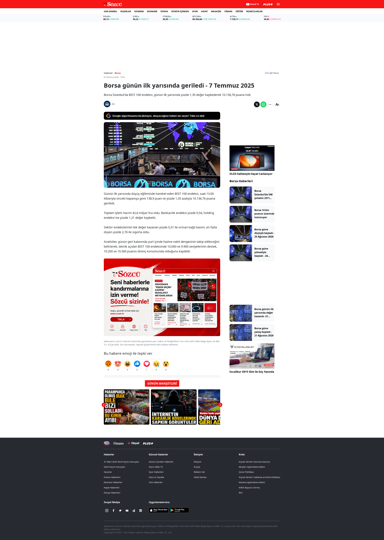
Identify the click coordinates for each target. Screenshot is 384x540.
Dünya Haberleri (112, 492)
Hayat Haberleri (112, 487)
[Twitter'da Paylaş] (257, 104)
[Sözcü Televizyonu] (107, 443)
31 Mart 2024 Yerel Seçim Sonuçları (121, 461)
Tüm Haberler (156, 482)
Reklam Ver (199, 472)
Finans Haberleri (112, 477)
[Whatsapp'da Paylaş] (263, 104)
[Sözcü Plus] (148, 443)
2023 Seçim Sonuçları (114, 466)
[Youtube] (127, 511)
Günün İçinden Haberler (161, 461)
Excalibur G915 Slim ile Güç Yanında (252, 371)
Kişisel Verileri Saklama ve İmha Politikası (259, 477)
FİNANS (228, 11)
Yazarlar (108, 472)
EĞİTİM (239, 11)
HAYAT (204, 11)
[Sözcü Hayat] (133, 443)
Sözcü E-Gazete (156, 477)
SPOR (195, 11)
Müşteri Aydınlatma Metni (252, 466)
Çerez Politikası (246, 472)
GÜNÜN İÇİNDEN (180, 11)
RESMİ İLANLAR (254, 11)
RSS (241, 492)
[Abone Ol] (272, 73)
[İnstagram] (107, 511)
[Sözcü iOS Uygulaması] (159, 510)
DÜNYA (164, 11)
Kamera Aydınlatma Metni (252, 482)
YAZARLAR (125, 11)
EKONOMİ (152, 11)
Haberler (109, 454)
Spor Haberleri (156, 472)
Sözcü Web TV (156, 466)
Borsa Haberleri (241, 181)
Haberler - (109, 73)
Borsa (118, 73)
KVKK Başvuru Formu (249, 487)
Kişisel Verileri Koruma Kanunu (254, 461)
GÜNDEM (139, 11)
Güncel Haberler (158, 454)
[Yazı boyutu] (277, 104)
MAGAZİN (216, 11)
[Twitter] (120, 511)
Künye (197, 466)
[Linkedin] (141, 511)
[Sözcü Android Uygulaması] (179, 510)
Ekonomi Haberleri (113, 482)
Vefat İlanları (200, 477)
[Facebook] (114, 511)
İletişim (197, 461)
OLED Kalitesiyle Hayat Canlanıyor (251, 174)
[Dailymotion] (134, 511)
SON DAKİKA (110, 11)
